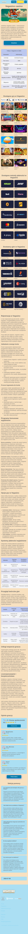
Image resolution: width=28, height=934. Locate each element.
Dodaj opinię (14, 725)
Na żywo (10, 100)
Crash (16, 99)
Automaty (22, 99)
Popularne (3, 99)
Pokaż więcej (14, 776)
